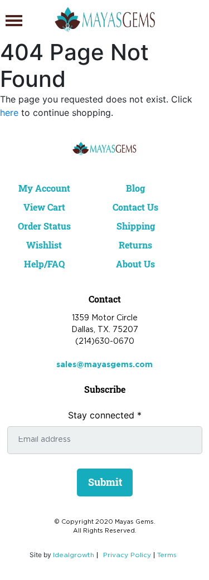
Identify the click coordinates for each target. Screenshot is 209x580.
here (9, 112)
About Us (135, 264)
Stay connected (105, 415)
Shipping (135, 226)
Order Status (44, 226)
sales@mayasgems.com (104, 365)
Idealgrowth (73, 555)
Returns (135, 245)
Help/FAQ (44, 264)
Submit (105, 482)
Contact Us (135, 207)
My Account (44, 188)
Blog (135, 188)
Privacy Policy (127, 555)
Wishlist (44, 245)
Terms (167, 555)
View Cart (44, 207)
